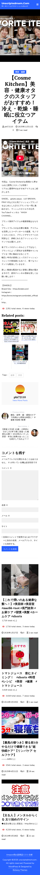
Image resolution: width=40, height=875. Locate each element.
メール (6, 515)
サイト (4, 526)
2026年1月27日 (11, 632)
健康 (12, 375)
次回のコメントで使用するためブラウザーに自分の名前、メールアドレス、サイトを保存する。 (20, 540)
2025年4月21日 (11, 771)
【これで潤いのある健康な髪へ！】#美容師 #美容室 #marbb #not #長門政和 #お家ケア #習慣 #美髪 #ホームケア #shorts (20, 608)
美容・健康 (20, 72)
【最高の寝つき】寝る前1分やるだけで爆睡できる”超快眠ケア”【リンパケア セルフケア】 (20, 749)
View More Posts (20, 400)
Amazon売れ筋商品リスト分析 (19, 854)
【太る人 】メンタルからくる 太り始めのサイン (20, 817)
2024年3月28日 (11, 836)
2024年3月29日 (11, 702)
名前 (5, 505)
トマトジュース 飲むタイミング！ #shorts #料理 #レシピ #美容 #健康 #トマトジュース (20, 679)
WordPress (13, 866)
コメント (7, 468)
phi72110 (9, 126)
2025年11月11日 (25, 126)
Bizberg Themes (20, 870)
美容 (20, 375)
